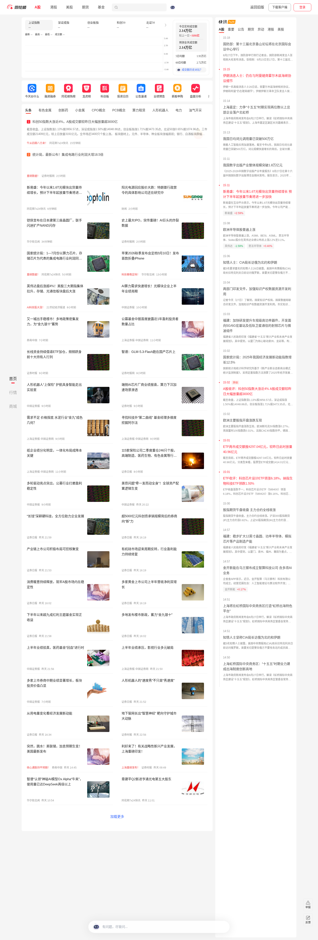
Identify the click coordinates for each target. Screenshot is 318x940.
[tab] (28, 110)
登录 (302, 7)
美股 (69, 7)
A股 (38, 7)
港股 (53, 7)
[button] (165, 25)
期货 (85, 7)
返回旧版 (257, 7)
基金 (101, 7)
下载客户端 (279, 7)
